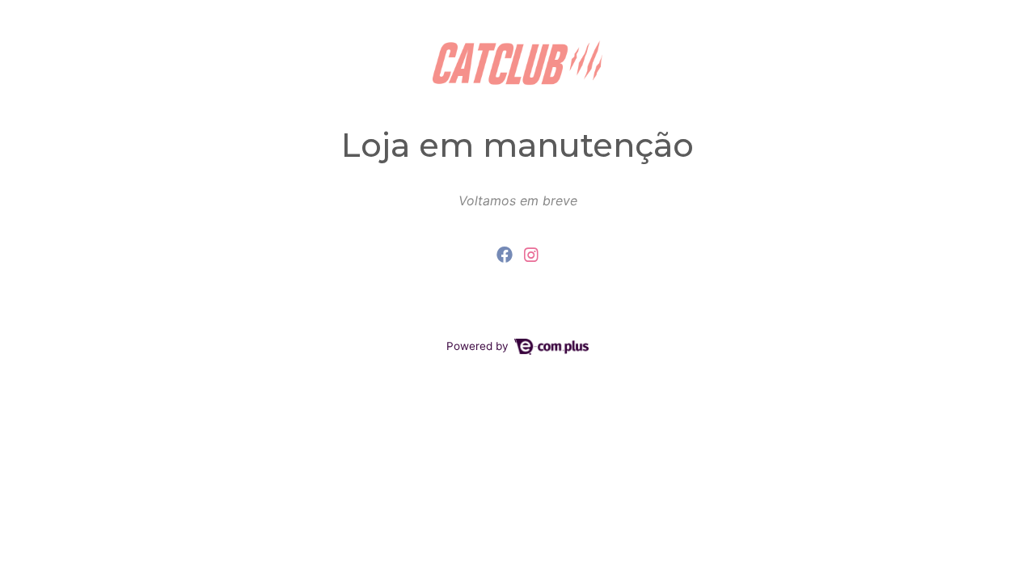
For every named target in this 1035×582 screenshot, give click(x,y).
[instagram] (531, 254)
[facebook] (507, 254)
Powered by (479, 346)
